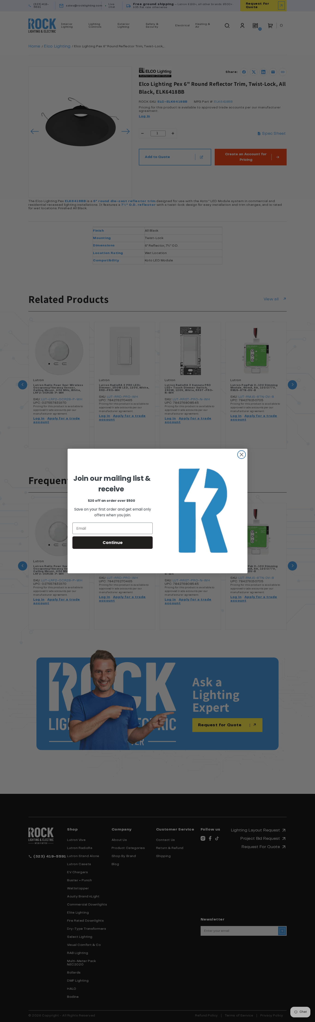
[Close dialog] (242, 455)
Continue (113, 542)
